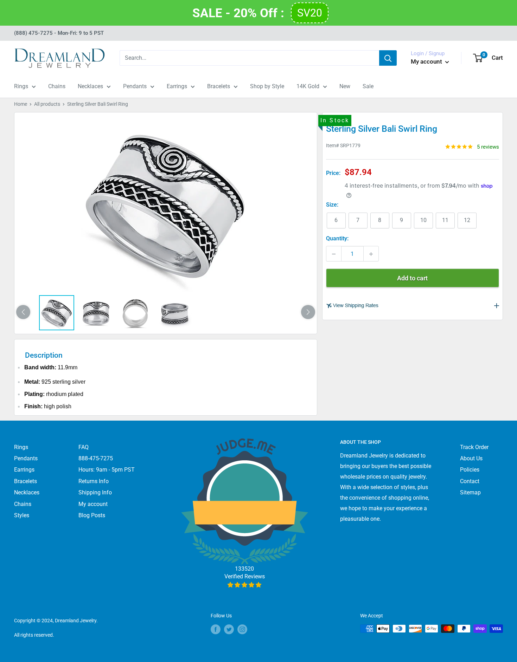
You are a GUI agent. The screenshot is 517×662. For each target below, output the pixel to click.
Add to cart (412, 278)
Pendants (135, 86)
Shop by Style (267, 86)
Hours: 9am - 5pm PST (106, 469)
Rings (21, 86)
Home (20, 104)
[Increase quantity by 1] (371, 254)
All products (47, 104)
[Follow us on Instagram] (242, 629)
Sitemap (470, 492)
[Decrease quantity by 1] (333, 254)
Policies (469, 469)
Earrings (177, 86)
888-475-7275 (95, 458)
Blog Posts (91, 515)
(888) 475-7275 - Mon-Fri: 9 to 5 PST (59, 33)
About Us (471, 458)
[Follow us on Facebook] (216, 629)
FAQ (83, 447)
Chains (56, 86)
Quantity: (337, 238)
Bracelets (218, 86)
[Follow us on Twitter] (229, 629)
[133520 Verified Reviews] (244, 585)
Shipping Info (95, 492)
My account (427, 61)
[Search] (388, 58)
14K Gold (307, 86)
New (344, 86)
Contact (469, 481)
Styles (21, 515)
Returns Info (93, 481)
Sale (368, 86)
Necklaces (90, 86)
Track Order (474, 447)
